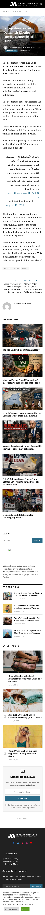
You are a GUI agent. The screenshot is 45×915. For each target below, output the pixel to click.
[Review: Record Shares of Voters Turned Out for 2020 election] (7, 596)
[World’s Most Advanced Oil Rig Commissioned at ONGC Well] (7, 621)
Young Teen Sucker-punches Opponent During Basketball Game (22, 754)
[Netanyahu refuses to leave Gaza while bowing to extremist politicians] (22, 431)
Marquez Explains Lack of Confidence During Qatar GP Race (25, 716)
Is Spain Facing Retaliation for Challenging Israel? (17, 516)
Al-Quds (7, 268)
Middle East (11, 51)
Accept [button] (25, 909)
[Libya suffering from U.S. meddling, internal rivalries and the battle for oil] (22, 365)
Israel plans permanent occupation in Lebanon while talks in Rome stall (21, 414)
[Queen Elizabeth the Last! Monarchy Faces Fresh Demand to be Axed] (22, 662)
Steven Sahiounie (17, 47)
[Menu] (4, 4)
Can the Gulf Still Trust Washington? (21, 350)
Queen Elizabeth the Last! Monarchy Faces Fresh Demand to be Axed (25, 679)
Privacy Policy (21, 808)
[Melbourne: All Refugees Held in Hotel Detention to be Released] (7, 633)
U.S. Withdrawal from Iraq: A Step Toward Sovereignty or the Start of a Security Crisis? (21, 482)
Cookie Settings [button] (11, 909)
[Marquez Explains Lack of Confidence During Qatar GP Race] (22, 700)
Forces (16, 268)
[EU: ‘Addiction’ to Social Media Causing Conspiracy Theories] (7, 608)
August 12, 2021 (15, 205)
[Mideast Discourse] (24, 4)
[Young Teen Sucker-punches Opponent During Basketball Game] (22, 736)
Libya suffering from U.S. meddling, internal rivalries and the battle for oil (21, 381)
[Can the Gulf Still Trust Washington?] (22, 335)
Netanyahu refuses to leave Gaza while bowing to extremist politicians (22, 447)
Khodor (25, 268)
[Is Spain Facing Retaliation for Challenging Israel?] (22, 500)
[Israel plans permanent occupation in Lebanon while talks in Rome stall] (22, 399)
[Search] (41, 4)
